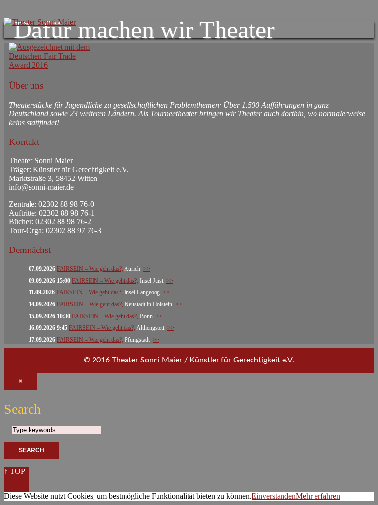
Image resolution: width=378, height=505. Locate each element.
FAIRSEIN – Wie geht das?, (90, 268)
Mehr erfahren (318, 496)
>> (146, 268)
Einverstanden (274, 496)
